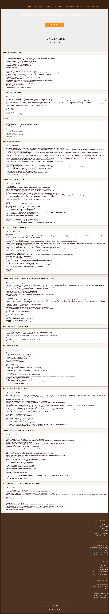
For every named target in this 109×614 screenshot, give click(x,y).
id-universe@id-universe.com (101, 532)
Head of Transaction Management (15, 227)
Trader (5, 119)
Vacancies (86, 6)
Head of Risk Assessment (12, 141)
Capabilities (57, 6)
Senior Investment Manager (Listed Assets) (19, 430)
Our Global (39, 6)
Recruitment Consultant (12, 92)
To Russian (95, 6)
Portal (30, 6)
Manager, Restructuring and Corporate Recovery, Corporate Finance (29, 278)
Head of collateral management (15, 388)
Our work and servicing (72, 6)
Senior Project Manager (12, 53)
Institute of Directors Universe (54, 603)
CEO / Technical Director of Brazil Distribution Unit (22, 483)
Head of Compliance (10, 346)
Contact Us (54, 24)
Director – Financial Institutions (15, 326)
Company (48, 6)
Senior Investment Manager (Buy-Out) (17, 179)
